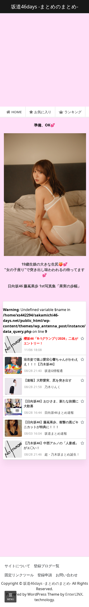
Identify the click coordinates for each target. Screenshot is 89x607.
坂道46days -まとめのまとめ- (47, 583)
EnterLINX (73, 594)
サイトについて (17, 565)
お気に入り (42, 112)
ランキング (72, 112)
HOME (16, 112)
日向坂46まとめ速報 (59, 412)
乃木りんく (52, 387)
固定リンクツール (19, 574)
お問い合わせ (67, 574)
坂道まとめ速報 (55, 433)
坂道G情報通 (53, 371)
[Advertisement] (44, 60)
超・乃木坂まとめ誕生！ (62, 454)
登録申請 (44, 574)
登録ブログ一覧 (46, 565)
